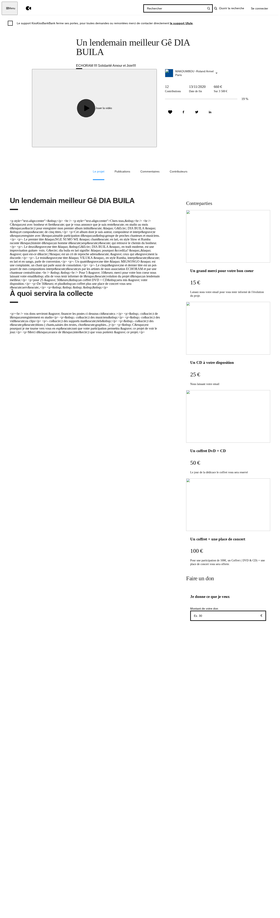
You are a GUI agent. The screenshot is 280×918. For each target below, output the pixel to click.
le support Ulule (181, 23)
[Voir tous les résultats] (208, 8)
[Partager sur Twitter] (197, 112)
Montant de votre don (204, 608)
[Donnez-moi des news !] (170, 112)
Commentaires (149, 171)
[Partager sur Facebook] (183, 112)
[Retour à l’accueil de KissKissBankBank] (25, 8)
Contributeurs (178, 171)
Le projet (98, 171)
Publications (122, 171)
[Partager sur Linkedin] (210, 112)
